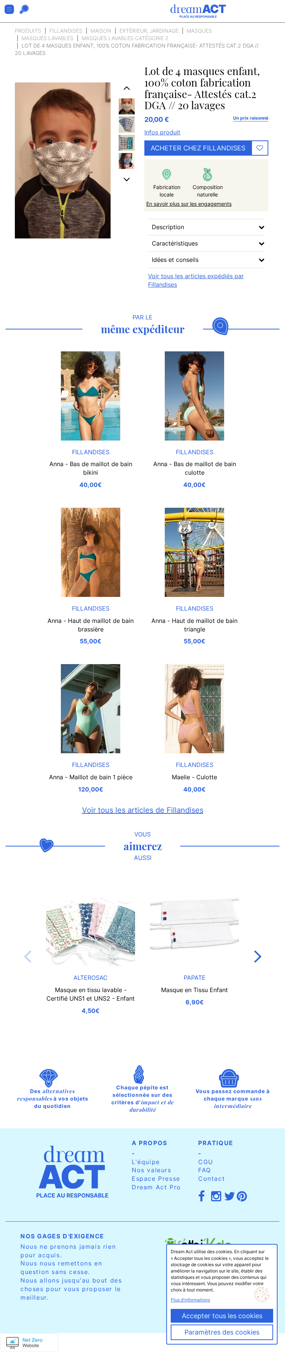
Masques (199, 30)
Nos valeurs (151, 1170)
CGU (205, 1162)
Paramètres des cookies (221, 1332)
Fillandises (65, 30)
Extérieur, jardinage (148, 30)
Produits (28, 30)
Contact (211, 1178)
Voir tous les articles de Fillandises (142, 810)
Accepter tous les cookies (222, 1316)
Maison (101, 30)
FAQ (204, 1170)
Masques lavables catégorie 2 (125, 38)
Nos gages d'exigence (62, 1236)
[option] (127, 106)
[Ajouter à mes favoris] (259, 148)
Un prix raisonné (250, 118)
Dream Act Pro (156, 1187)
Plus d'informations (190, 1300)
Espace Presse (156, 1178)
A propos (149, 1143)
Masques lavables (47, 38)
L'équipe (146, 1162)
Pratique (215, 1143)
